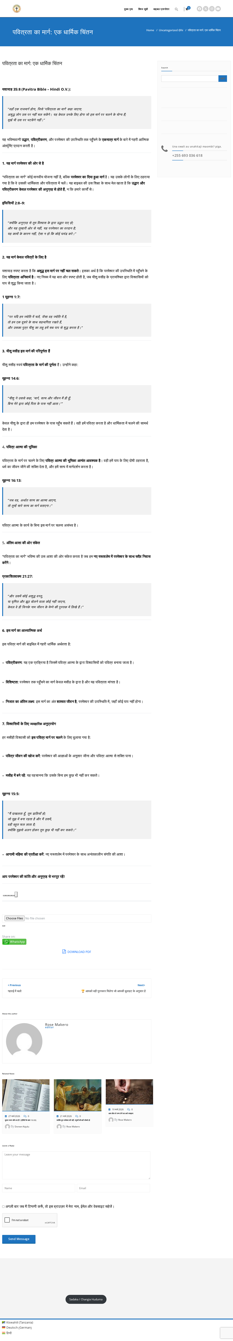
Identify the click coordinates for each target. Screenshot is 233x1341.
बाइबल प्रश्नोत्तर (161, 9)
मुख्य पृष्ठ (128, 9)
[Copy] (4, 895)
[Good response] (7, 895)
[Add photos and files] (3, 925)
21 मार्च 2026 (66, 1116)
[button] (176, 9)
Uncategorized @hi (171, 30)
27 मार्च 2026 (14, 1116)
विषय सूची (143, 9)
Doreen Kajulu (22, 1126)
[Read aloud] (13, 895)
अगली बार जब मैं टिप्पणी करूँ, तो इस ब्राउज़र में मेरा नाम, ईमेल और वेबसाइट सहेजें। (59, 1206)
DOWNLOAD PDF (79, 952)
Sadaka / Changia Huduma (85, 1299)
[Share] (16, 894)
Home (150, 30)
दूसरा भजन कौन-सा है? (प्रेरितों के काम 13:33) (20, 1120)
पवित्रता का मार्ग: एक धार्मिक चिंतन (32, 63)
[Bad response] (10, 895)
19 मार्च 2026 (118, 1109)
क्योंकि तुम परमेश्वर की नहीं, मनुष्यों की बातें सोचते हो (73, 1120)
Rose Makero (73, 1126)
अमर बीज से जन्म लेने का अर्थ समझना (120, 1113)
